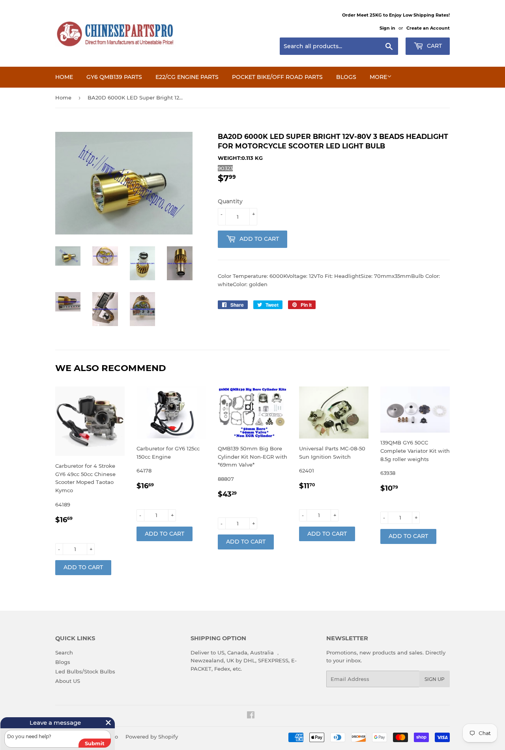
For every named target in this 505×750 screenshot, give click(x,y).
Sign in (387, 28)
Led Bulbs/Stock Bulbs (85, 671)
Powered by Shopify (151, 736)
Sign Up (435, 679)
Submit (95, 743)
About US (67, 681)
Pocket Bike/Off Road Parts (277, 77)
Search (64, 652)
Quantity (230, 201)
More (378, 77)
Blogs (346, 77)
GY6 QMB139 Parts (114, 77)
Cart (433, 45)
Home (64, 77)
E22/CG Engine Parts (187, 77)
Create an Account (428, 28)
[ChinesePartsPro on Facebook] (251, 716)
